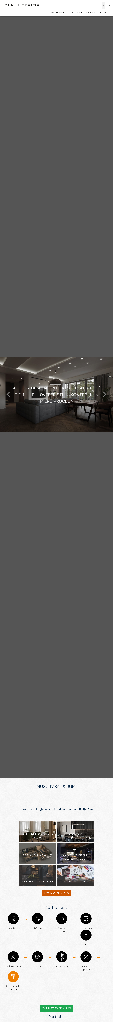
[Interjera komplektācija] (37, 875)
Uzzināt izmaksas (56, 893)
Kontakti (90, 12)
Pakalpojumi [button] (74, 12)
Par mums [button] (56, 12)
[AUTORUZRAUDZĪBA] (75, 875)
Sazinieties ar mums (56, 1008)
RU (110, 5)
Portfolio (103, 12)
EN (107, 5)
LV (103, 5)
